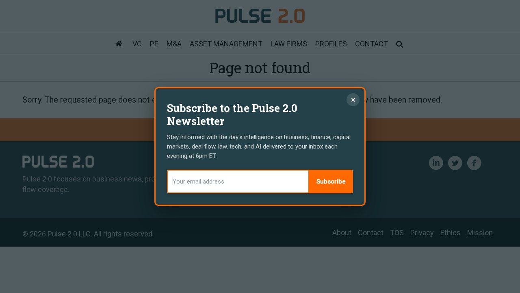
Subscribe (331, 181)
